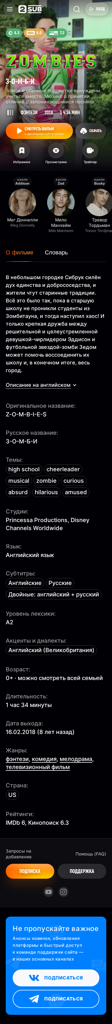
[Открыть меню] (9, 9)
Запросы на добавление (19, 853)
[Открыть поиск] (76, 9)
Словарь (56, 252)
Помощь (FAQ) (91, 854)
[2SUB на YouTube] (48, 892)
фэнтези (17, 759)
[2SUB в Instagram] (63, 892)
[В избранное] (22, 155)
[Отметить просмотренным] (56, 155)
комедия (44, 759)
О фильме (19, 252)
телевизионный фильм (38, 767)
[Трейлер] (90, 155)
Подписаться (63, 978)
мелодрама (76, 759)
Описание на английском (38, 385)
